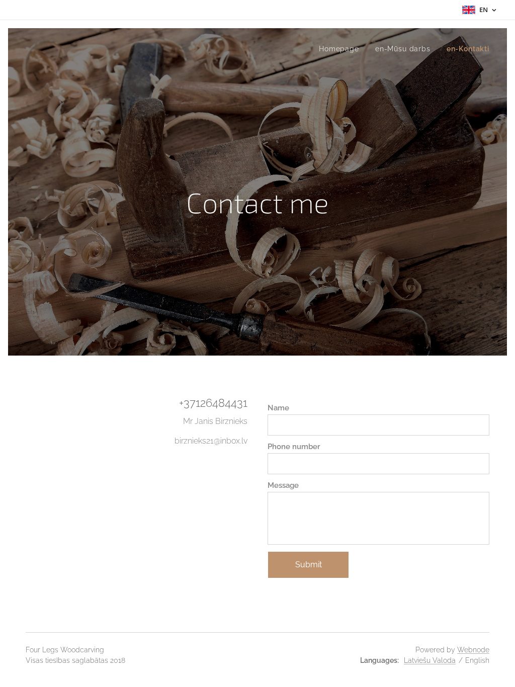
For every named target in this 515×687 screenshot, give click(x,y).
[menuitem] (341, 48)
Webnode (473, 650)
